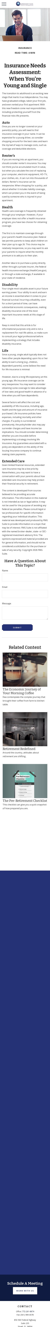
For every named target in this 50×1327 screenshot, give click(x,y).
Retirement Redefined (19, 749)
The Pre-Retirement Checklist (25, 801)
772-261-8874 (28, 1311)
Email (4, 587)
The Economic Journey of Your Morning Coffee (22, 691)
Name (5, 570)
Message (6, 603)
